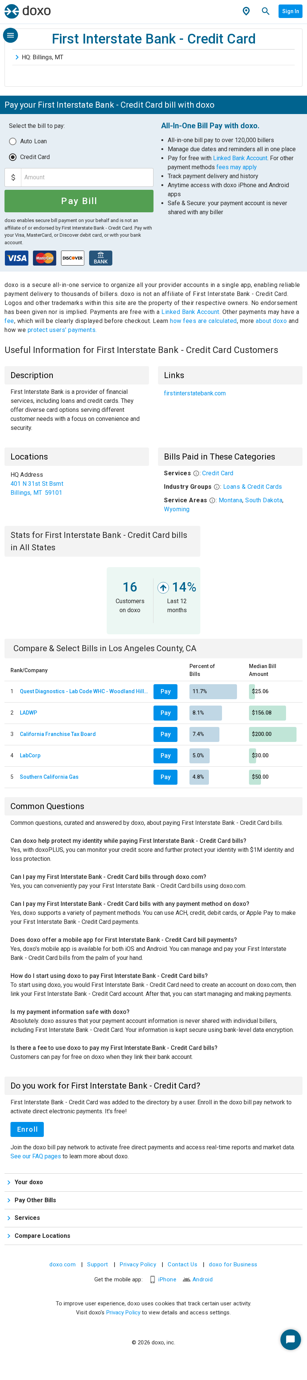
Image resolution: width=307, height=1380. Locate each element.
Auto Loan (33, 141)
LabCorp (30, 755)
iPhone (167, 1279)
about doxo (271, 320)
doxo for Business (233, 1264)
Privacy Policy (138, 1264)
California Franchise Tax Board (58, 734)
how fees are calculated (203, 320)
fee (9, 320)
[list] (230, 393)
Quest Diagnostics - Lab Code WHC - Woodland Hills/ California (85, 691)
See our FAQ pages (36, 1156)
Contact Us (182, 1264)
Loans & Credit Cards (252, 486)
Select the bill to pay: (37, 125)
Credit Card (35, 157)
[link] (230, 393)
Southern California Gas (49, 777)
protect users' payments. (62, 329)
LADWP (28, 713)
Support (97, 1264)
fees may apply (236, 167)
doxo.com (62, 1264)
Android (202, 1279)
